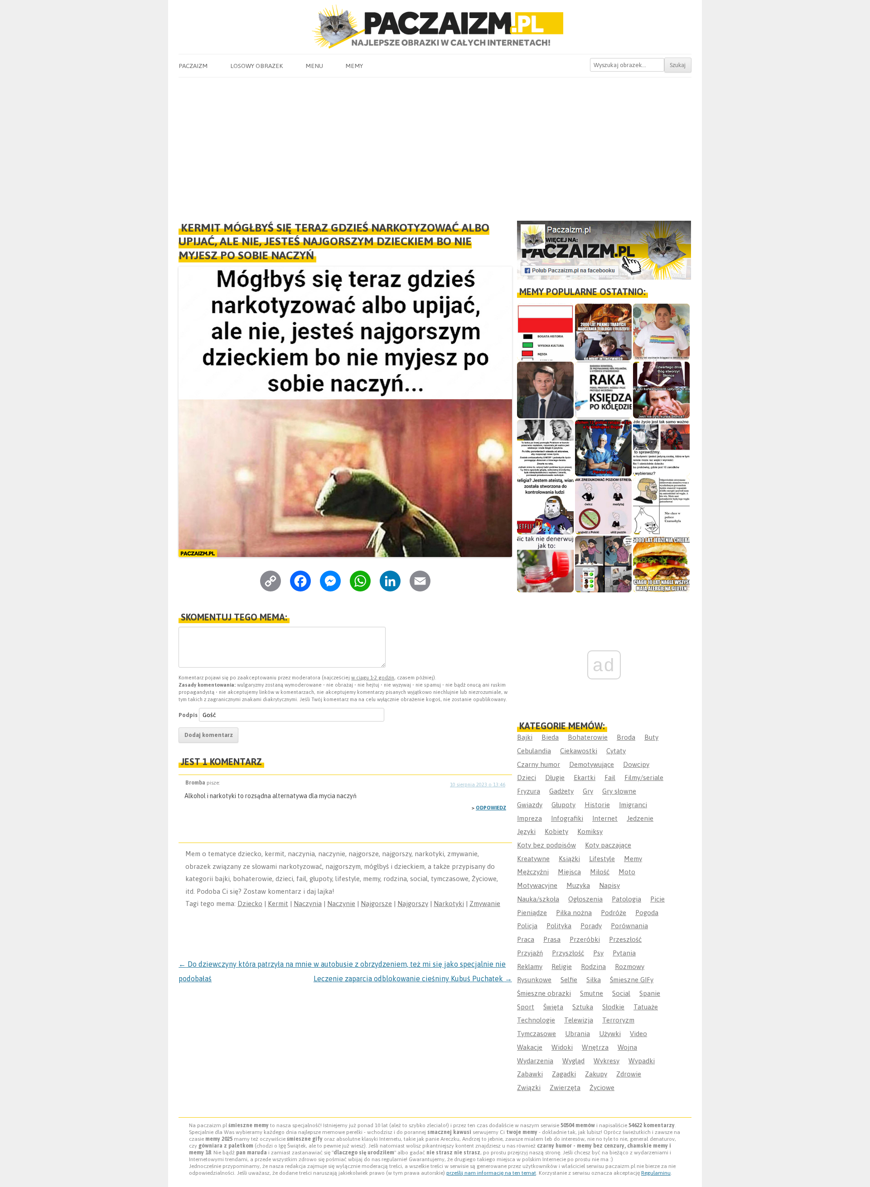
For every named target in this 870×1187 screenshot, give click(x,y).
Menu (314, 65)
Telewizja (578, 1020)
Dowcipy (636, 764)
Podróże (613, 912)
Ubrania (577, 1033)
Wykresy (606, 1061)
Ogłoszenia (585, 899)
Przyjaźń (530, 953)
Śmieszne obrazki (544, 993)
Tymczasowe (536, 1033)
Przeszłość (625, 939)
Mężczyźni (533, 872)
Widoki (562, 1047)
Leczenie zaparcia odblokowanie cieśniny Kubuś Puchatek (413, 978)
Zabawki (530, 1074)
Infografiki (567, 818)
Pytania (624, 953)
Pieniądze (532, 912)
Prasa (552, 939)
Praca (525, 939)
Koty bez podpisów (546, 845)
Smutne (591, 993)
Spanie (649, 993)
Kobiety (556, 831)
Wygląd (573, 1061)
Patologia (626, 899)
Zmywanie (484, 903)
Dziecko (249, 903)
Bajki (524, 737)
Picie (657, 899)
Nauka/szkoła (538, 899)
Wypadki (641, 1061)
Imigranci (633, 805)
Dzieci (526, 777)
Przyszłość (568, 953)
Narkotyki (449, 903)
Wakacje (529, 1047)
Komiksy (590, 831)
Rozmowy (629, 966)
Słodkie (613, 1007)
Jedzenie (640, 818)
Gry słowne (619, 791)
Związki (529, 1087)
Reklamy (529, 966)
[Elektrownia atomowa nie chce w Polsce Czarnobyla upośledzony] (661, 506)
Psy (598, 953)
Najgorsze (376, 903)
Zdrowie (628, 1074)
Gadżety (561, 791)
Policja (527, 926)
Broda (626, 737)
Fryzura (528, 791)
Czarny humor (538, 764)
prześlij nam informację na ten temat (491, 1173)
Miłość (599, 872)
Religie (561, 966)
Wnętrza (595, 1047)
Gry (588, 791)
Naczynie (341, 903)
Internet (605, 818)
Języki (526, 831)
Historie (597, 805)
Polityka (558, 926)
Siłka (593, 980)
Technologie (536, 1020)
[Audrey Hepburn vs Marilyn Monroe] (545, 448)
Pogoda (646, 912)
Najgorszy (412, 903)
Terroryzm (618, 1020)
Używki (610, 1033)
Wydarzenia (535, 1061)
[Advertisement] (435, 145)
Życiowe (602, 1087)
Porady (591, 926)
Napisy (609, 885)
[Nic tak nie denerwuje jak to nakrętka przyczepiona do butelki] (545, 564)
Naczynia (308, 903)
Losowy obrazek (256, 65)
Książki (569, 858)
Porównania (629, 926)
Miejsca (569, 872)
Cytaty (616, 751)
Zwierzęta (565, 1087)
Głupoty (563, 805)
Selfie (569, 980)
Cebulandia (534, 751)
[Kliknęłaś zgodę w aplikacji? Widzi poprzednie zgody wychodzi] (603, 564)
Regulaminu (656, 1173)
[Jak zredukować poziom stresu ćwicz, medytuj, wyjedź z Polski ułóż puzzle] (603, 506)
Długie (555, 777)
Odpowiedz (491, 807)
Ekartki (584, 777)
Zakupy (596, 1074)
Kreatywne (533, 858)
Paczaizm (193, 65)
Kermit (278, 903)
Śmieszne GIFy (631, 980)
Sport (525, 1007)
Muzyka (578, 885)
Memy (354, 65)
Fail (609, 777)
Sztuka (582, 1007)
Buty (651, 737)
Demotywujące (591, 764)
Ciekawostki (578, 751)
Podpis (188, 715)
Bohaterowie (588, 737)
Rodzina (593, 966)
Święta (553, 1007)
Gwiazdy (529, 805)
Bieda (550, 737)
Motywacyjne (537, 885)
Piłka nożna (574, 912)
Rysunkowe (534, 980)
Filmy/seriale (643, 777)
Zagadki (564, 1074)
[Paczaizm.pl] (435, 26)
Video (638, 1033)
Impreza (529, 818)
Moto (627, 872)
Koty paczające (608, 845)
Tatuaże (645, 1007)
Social (621, 993)
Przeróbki (585, 939)
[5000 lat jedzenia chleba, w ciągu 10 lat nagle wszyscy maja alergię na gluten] (661, 564)
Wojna (627, 1047)
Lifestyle (602, 858)
